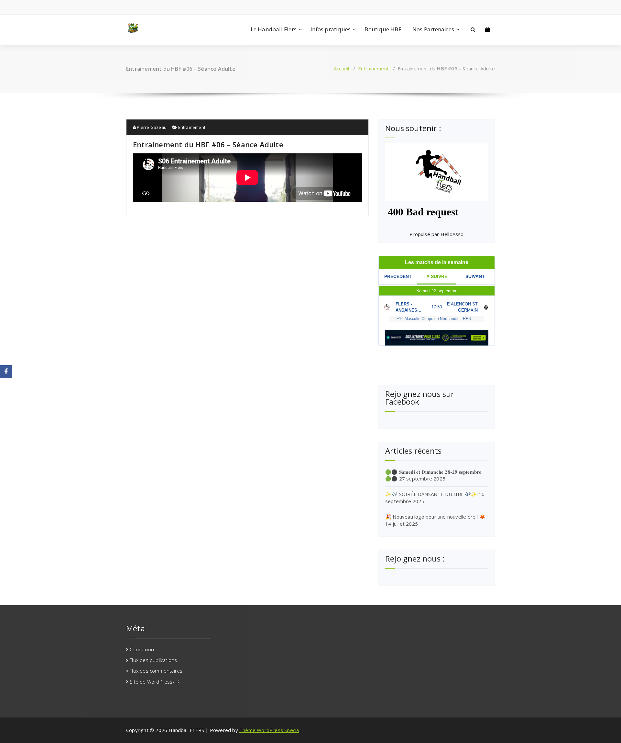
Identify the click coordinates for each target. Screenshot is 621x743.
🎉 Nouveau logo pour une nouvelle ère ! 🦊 (435, 516)
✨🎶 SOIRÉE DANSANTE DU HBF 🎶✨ (431, 494)
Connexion (142, 649)
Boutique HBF (383, 29)
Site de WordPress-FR (155, 681)
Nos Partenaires (433, 29)
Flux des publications (153, 660)
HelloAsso (452, 234)
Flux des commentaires (156, 670)
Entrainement (373, 68)
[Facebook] (6, 371)
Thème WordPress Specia (269, 730)
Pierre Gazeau (151, 127)
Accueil (341, 68)
